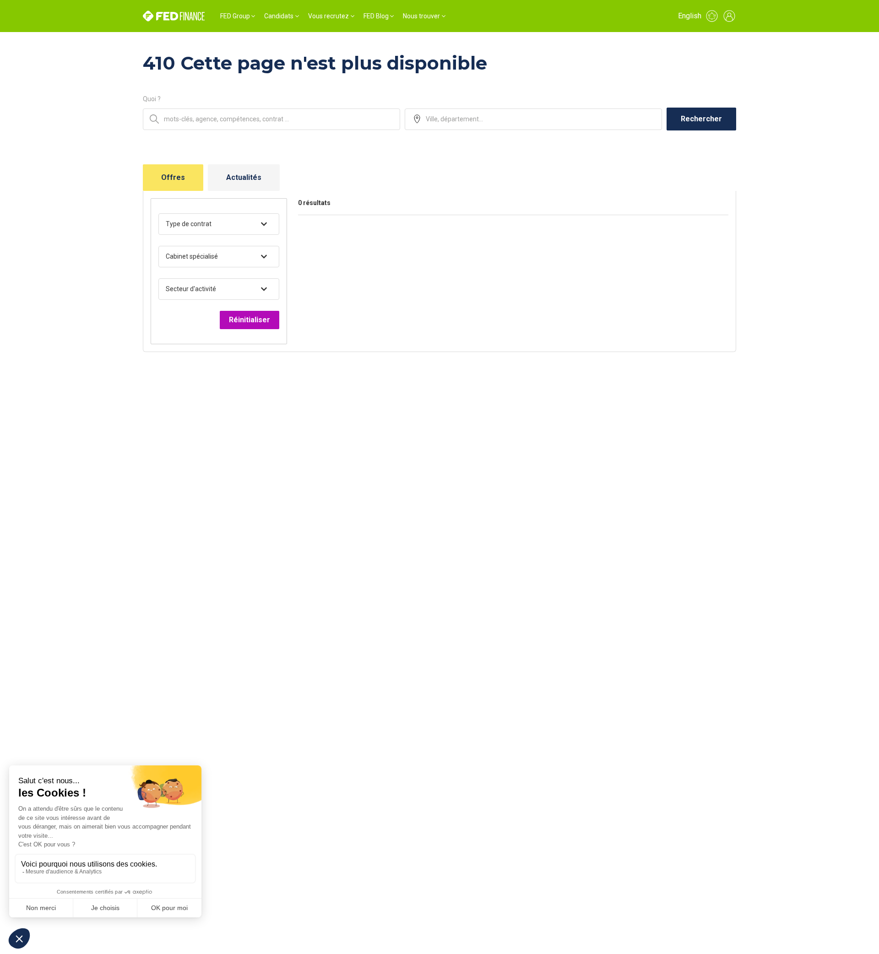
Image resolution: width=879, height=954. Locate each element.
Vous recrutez (328, 16)
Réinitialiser (249, 319)
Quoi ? (152, 99)
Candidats (278, 16)
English (689, 15)
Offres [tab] (173, 177)
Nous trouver (421, 16)
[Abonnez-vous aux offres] (712, 16)
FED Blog (376, 16)
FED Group (235, 16)
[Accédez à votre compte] (729, 16)
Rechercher (701, 118)
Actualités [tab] (243, 177)
